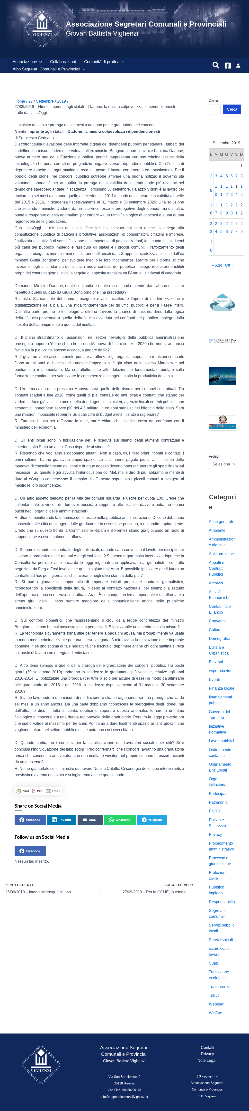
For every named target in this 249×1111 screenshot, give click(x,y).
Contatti (207, 1047)
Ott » (229, 265)
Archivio (216, 583)
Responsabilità (222, 902)
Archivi (214, 456)
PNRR (214, 811)
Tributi (214, 995)
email (93, 820)
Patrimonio (218, 802)
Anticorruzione (221, 554)
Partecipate (219, 794)
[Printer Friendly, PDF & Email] (38, 791)
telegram (155, 820)
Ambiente (217, 530)
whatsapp (123, 820)
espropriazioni (221, 671)
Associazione (25, 61)
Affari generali (221, 522)
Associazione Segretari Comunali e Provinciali (146, 24)
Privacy (215, 834)
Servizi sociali (221, 940)
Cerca (213, 101)
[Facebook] (227, 65)
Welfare (215, 1013)
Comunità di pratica (101, 61)
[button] (39, 62)
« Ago (217, 265)
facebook (33, 820)
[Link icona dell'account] (238, 65)
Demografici (219, 639)
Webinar (216, 1004)
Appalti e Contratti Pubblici (216, 568)
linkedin (65, 820)
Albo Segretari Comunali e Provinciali (46, 69)
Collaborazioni (63, 61)
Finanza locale (221, 688)
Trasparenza (220, 987)
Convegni (217, 621)
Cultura (215, 630)
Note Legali (207, 1060)
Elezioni (216, 662)
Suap (213, 963)
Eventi (214, 679)
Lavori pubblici (221, 741)
